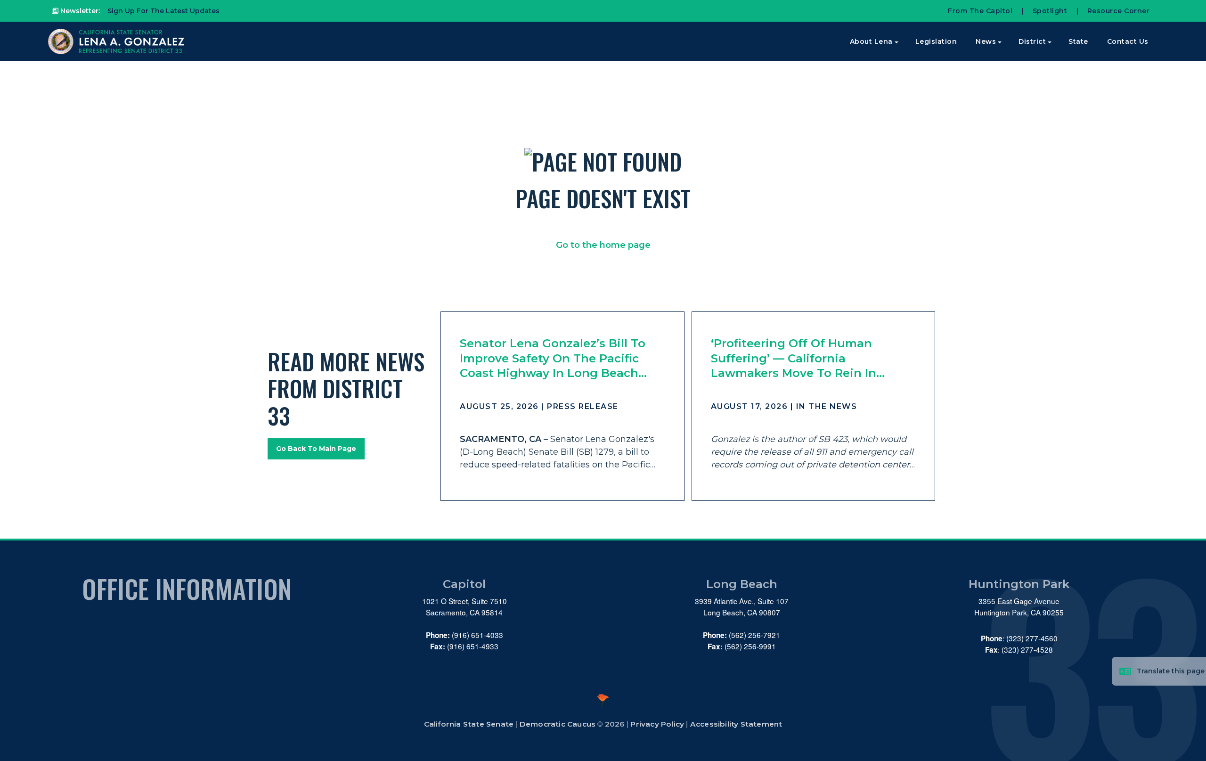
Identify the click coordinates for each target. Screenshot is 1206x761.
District (1032, 41)
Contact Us (1128, 41)
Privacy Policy (657, 724)
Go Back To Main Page (316, 448)
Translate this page (1171, 671)
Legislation (936, 41)
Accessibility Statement (736, 724)
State (1078, 41)
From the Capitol (980, 11)
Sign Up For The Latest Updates (163, 11)
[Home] (117, 41)
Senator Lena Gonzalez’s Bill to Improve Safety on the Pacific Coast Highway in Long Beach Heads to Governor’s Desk (552, 358)
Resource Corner (1118, 11)
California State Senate (469, 724)
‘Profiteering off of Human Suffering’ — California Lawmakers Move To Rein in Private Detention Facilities (793, 358)
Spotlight (1050, 11)
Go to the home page (603, 245)
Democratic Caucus (557, 724)
